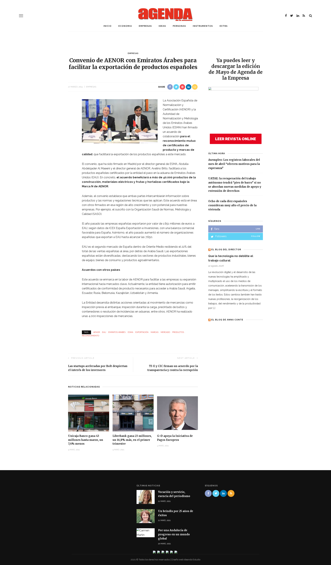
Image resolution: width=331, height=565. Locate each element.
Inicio (107, 26)
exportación (141, 332)
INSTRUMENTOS (203, 26)
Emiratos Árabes (117, 332)
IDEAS (162, 26)
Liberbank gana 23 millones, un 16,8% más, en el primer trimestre (132, 439)
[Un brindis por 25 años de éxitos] (146, 516)
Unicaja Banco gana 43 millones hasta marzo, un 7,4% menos (85, 439)
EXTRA (224, 26)
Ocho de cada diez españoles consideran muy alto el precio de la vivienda (232, 205)
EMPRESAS (145, 26)
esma (130, 332)
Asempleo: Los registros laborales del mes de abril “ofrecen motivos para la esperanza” (234, 164)
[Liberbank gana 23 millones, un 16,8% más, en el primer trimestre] (133, 412)
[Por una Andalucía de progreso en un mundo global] (146, 532)
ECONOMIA (125, 26)
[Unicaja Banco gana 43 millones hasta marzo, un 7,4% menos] (88, 412)
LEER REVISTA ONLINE (235, 139)
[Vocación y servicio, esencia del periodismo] (146, 496)
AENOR (96, 332)
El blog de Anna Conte (227, 320)
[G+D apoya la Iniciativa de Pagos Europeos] (177, 412)
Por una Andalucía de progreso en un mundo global (174, 534)
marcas (154, 332)
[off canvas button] (21, 16)
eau (104, 332)
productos (178, 332)
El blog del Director (226, 249)
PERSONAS (179, 26)
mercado (165, 332)
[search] (310, 15)
